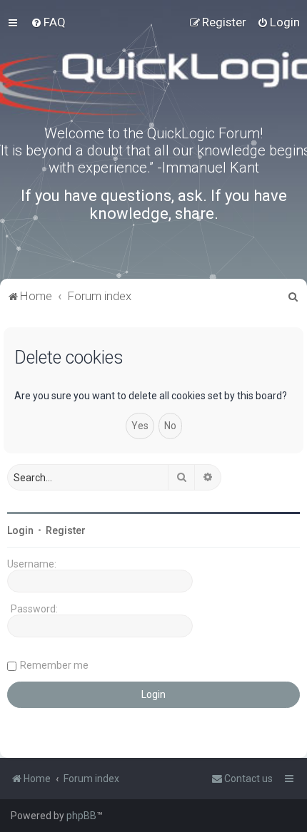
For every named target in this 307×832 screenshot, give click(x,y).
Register (66, 530)
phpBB (81, 815)
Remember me (54, 665)
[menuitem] (48, 22)
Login (20, 530)
